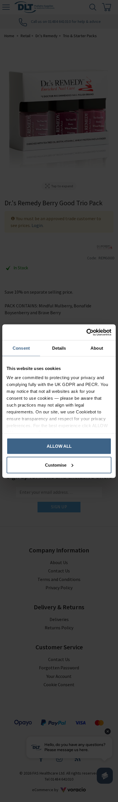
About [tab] (97, 348)
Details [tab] (59, 348)
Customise (55, 464)
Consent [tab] (21, 348)
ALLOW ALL (59, 446)
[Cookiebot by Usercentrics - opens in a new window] (86, 332)
